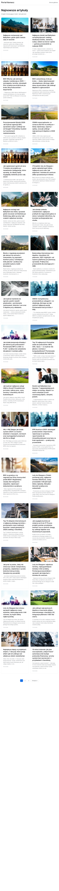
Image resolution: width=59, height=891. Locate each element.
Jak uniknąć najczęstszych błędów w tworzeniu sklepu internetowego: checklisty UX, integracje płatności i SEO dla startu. (43, 612)
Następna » (35, 680)
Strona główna (53, 2)
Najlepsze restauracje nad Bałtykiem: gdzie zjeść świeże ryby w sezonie (14, 37)
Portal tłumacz (7, 2)
